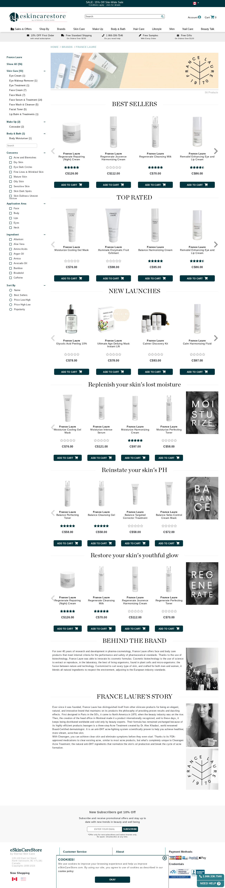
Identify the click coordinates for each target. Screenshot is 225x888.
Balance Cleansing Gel (101, 513)
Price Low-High (22, 300)
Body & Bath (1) (16, 133)
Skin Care (79, 28)
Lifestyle (157, 28)
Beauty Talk (207, 28)
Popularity (19, 309)
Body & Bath (118, 28)
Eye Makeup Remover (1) (23, 80)
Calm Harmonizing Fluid (197, 342)
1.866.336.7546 (212, 876)
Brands (61, 28)
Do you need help (112, 38)
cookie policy (66, 871)
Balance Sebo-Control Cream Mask (169, 514)
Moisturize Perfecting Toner (169, 429)
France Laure (14, 57)
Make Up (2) (13, 121)
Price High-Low (22, 304)
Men (172, 28)
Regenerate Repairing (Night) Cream (72, 156)
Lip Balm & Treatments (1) (23, 114)
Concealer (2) (16, 126)
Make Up (97, 28)
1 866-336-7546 (114, 35)
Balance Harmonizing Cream (155, 248)
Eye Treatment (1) (19, 85)
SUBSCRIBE (130, 829)
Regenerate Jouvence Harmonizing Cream (113, 156)
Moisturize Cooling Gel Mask (71, 248)
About (120, 851)
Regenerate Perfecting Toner (169, 600)
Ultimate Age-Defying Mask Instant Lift (113, 343)
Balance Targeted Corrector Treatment (135, 514)
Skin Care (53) (15, 71)
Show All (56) (14, 64)
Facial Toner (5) (18, 109)
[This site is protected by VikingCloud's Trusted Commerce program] (180, 873)
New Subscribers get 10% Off (112, 812)
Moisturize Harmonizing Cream (135, 429)
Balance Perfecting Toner (67, 514)
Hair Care (138, 28)
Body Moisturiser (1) (20, 138)
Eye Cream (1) (17, 75)
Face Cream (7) (17, 90)
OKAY (112, 879)
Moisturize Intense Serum (101, 429)
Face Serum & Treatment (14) (25, 100)
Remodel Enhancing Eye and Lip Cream (197, 156)
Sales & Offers (23, 28)
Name (17, 290)
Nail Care (187, 28)
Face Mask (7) (17, 95)
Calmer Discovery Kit (155, 342)
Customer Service (74, 851)
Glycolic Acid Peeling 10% (71, 342)
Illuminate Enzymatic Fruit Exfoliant (113, 250)
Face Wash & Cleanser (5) (23, 104)
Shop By (44, 28)
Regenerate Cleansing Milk (155, 155)
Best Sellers (21, 295)
